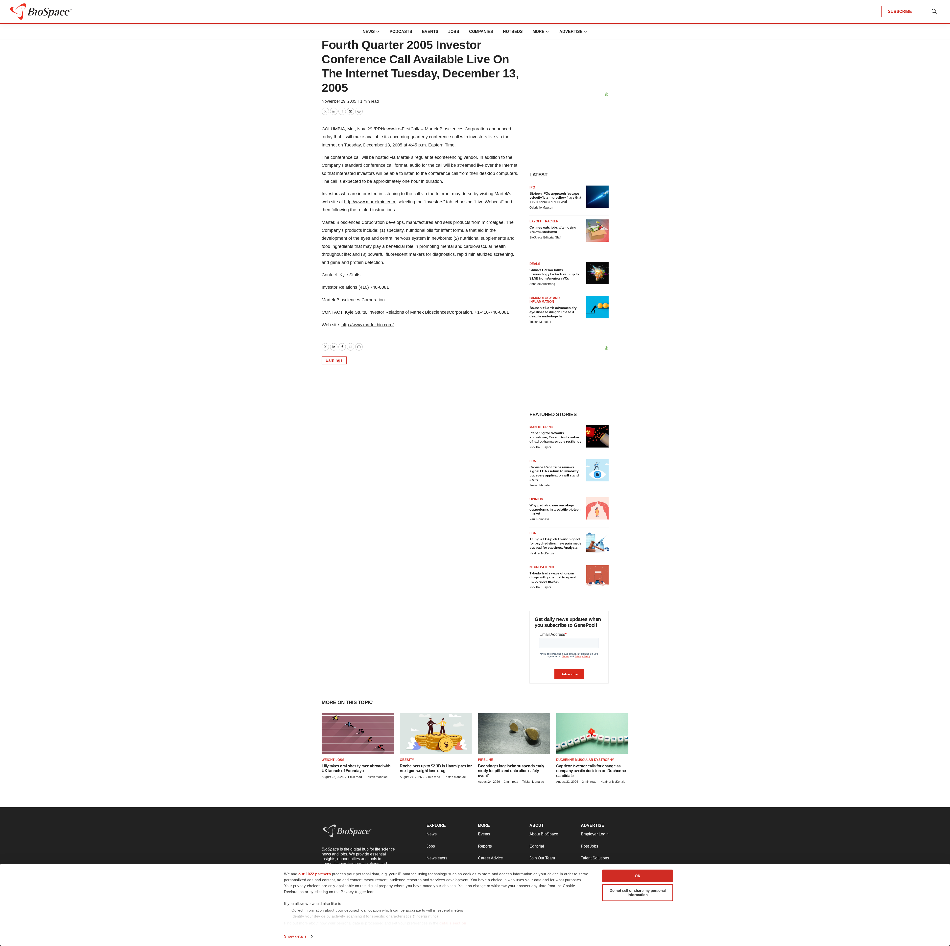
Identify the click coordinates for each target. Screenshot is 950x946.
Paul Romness (539, 519)
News (369, 31)
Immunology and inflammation (544, 300)
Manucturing (541, 427)
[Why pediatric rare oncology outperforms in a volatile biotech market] (597, 508)
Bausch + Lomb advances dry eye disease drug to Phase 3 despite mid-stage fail (552, 312)
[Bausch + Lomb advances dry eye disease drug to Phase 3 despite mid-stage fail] (597, 307)
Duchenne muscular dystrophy (585, 760)
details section (452, 923)
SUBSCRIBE (900, 11)
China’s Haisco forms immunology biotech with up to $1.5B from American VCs (554, 274)
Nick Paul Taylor (540, 447)
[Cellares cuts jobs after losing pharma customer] (597, 230)
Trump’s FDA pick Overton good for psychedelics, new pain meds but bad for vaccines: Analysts (555, 543)
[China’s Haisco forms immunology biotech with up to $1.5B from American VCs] (597, 273)
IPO (532, 187)
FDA (532, 461)
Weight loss (333, 760)
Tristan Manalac (540, 322)
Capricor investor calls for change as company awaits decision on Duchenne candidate (591, 771)
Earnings (334, 360)
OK (638, 876)
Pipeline (485, 760)
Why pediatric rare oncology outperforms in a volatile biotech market (555, 509)
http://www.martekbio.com (369, 201)
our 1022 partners (314, 874)
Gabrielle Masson (541, 207)
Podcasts (401, 31)
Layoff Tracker (543, 221)
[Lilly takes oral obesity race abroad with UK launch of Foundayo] (358, 733)
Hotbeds (513, 31)
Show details (295, 936)
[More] (378, 32)
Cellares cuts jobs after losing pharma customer (552, 229)
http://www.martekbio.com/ (367, 324)
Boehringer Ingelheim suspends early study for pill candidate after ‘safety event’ (511, 771)
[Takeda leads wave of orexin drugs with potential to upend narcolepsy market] (597, 576)
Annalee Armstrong (542, 284)
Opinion (536, 499)
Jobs (453, 31)
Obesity (407, 760)
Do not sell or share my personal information (638, 892)
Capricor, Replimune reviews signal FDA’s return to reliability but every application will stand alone (554, 473)
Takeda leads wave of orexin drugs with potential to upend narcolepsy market (552, 577)
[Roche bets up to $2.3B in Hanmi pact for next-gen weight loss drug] (436, 733)
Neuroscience (542, 567)
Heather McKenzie (541, 553)
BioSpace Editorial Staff (545, 237)
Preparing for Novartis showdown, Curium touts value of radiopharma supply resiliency (555, 437)
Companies (481, 31)
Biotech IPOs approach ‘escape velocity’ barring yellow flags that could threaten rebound (555, 197)
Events (430, 31)
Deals (534, 264)
